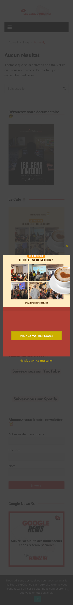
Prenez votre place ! (36, 335)
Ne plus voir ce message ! (36, 360)
